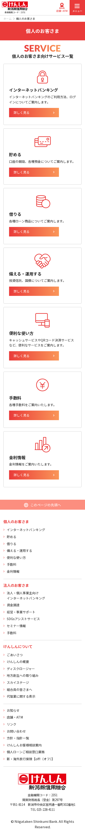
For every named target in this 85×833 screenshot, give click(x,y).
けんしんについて (17, 646)
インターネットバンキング (26, 529)
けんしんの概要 (18, 661)
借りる (11, 543)
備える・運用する (19, 550)
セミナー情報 (16, 626)
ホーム (7, 18)
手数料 (11, 564)
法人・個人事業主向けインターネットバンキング (26, 595)
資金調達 (13, 605)
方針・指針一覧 (18, 738)
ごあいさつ (15, 655)
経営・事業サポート (21, 612)
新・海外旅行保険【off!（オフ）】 (31, 759)
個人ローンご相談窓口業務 (26, 752)
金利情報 (13, 571)
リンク (11, 724)
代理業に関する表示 (21, 696)
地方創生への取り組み (23, 675)
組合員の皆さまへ (19, 689)
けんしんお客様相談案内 (24, 745)
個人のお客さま (16, 521)
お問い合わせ (16, 731)
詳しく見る (21, 112)
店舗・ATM (15, 717)
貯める (11, 536)
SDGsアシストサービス (23, 618)
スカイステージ (18, 682)
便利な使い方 (16, 557)
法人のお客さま (16, 585)
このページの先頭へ (45, 504)
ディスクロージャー (21, 668)
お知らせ (13, 710)
